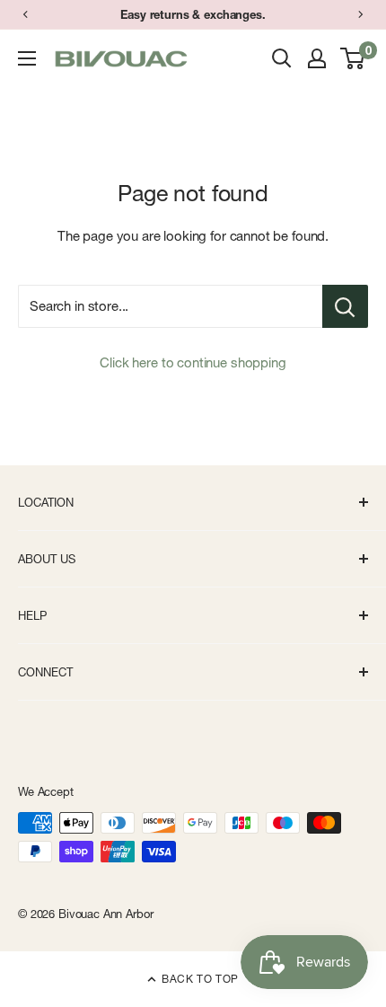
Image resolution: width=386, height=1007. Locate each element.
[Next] (361, 14)
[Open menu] (27, 58)
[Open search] (282, 58)
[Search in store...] (345, 306)
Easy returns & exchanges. (192, 14)
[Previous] (25, 14)
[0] (353, 58)
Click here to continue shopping (192, 362)
